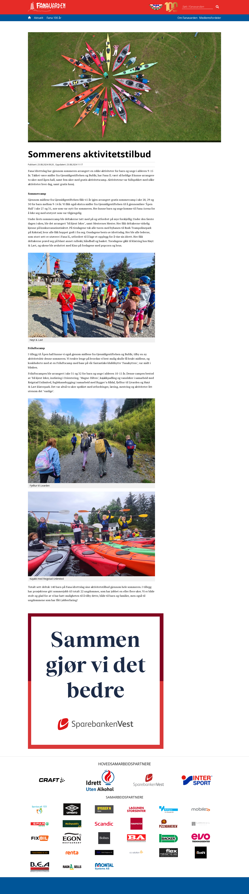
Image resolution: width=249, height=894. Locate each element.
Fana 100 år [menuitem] (54, 18)
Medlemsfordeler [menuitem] (210, 18)
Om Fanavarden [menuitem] (188, 18)
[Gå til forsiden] (30, 17)
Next (226, 77)
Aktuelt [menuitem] (38, 18)
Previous (22, 77)
